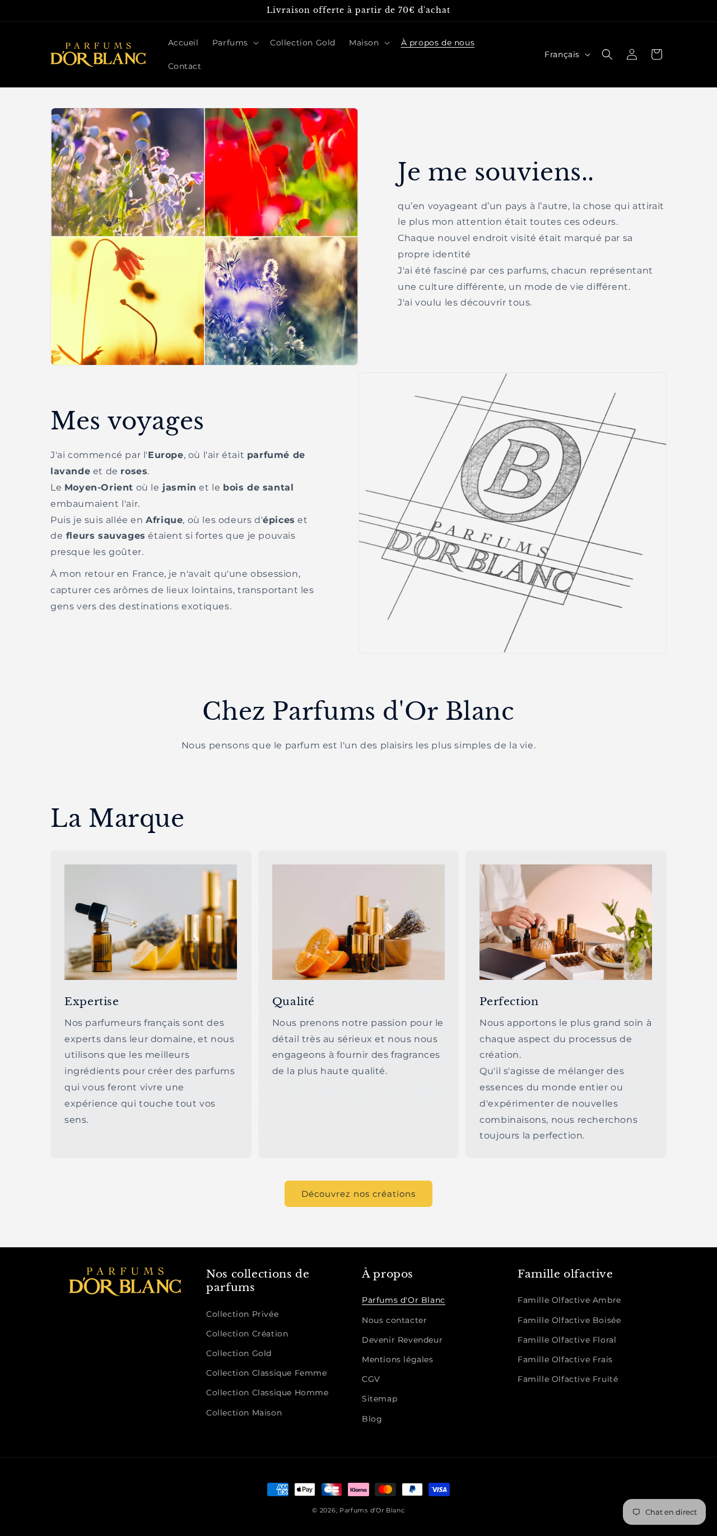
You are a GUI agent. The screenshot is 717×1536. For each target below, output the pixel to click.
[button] (234, 42)
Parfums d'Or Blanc (403, 1300)
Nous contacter (394, 1320)
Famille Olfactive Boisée (569, 1320)
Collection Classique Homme (267, 1392)
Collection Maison (244, 1413)
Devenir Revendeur (402, 1340)
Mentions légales (398, 1359)
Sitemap (379, 1399)
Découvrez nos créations (358, 1193)
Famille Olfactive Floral (567, 1340)
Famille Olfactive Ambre (569, 1300)
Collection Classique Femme (266, 1373)
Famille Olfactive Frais (565, 1359)
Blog (372, 1419)
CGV (371, 1379)
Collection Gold (239, 1353)
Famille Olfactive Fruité (568, 1379)
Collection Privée (242, 1314)
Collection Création (247, 1334)
